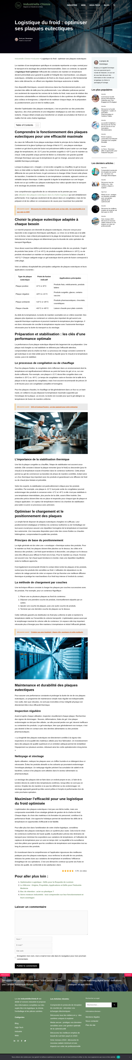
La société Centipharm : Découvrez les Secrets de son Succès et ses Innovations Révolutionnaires (108, 126)
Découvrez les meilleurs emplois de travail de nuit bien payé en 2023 (109, 210)
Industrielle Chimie (36, 4)
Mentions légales (93, 1017)
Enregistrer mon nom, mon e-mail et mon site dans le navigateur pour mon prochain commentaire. (51, 957)
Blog (106, 5)
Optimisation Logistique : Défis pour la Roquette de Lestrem (46, 882)
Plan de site (90, 1025)
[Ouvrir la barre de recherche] (114, 5)
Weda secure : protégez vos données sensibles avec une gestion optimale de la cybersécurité (108, 198)
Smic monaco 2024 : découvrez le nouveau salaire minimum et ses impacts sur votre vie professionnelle (108, 222)
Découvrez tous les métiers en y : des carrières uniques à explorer (107, 185)
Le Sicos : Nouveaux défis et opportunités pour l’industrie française (109, 150)
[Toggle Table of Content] (36, 125)
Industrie (72, 5)
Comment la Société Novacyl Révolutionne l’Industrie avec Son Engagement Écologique (109, 99)
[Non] (130, 1057)
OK (118, 1057)
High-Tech (94, 5)
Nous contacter (92, 1021)
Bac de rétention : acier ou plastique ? (37, 891)
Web (83, 5)
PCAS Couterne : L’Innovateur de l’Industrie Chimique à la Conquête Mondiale (109, 139)
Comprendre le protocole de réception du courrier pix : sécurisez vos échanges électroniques (109, 172)
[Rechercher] (114, 1004)
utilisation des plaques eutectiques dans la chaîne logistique (43, 195)
